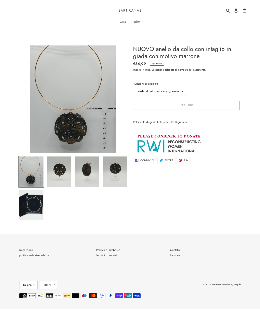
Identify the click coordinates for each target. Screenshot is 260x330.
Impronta (175, 255)
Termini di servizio (107, 255)
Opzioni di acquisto (146, 84)
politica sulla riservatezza (34, 255)
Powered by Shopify (231, 284)
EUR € (47, 285)
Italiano (27, 285)
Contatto (175, 250)
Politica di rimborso (108, 250)
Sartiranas (129, 10)
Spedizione (158, 70)
